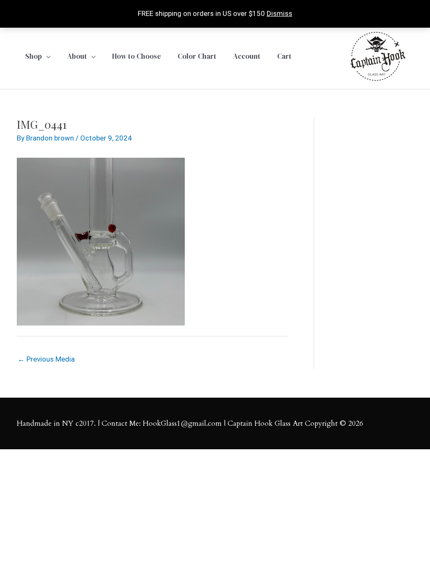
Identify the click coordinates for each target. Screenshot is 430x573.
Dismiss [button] (279, 13)
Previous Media (46, 359)
